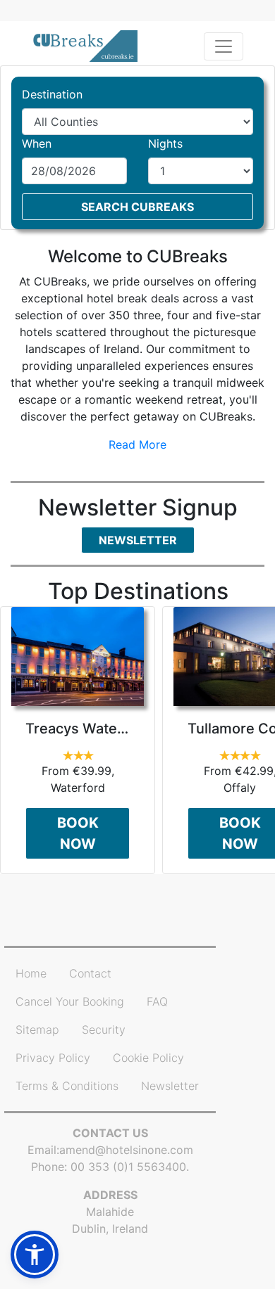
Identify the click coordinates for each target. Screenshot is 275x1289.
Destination (52, 94)
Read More (137, 444)
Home (31, 973)
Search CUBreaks (137, 207)
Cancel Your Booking (70, 1001)
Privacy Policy (53, 1058)
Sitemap (37, 1029)
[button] (34, 1254)
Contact (90, 973)
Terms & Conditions (67, 1086)
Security (104, 1029)
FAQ (157, 1001)
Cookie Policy (148, 1058)
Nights (165, 143)
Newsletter (138, 540)
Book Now (78, 833)
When (36, 143)
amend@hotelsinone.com (126, 1150)
